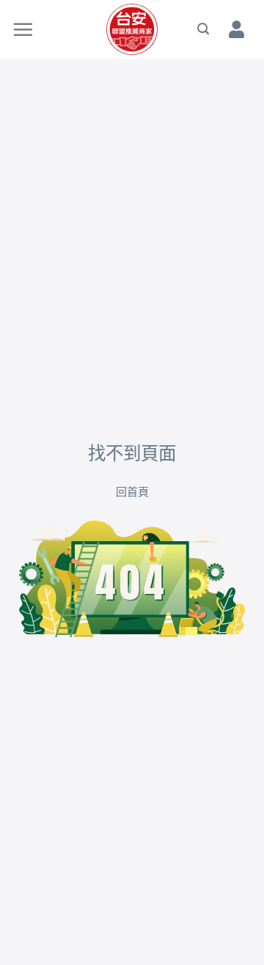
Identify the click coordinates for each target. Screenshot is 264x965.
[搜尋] (203, 29)
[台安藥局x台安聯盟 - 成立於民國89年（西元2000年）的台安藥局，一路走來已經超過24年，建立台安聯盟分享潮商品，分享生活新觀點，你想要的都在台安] (132, 29)
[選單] (23, 29)
